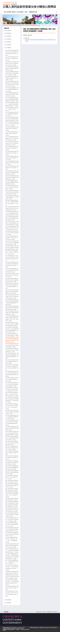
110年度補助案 (7, 39)
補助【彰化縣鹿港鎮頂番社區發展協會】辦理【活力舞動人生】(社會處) (12, 153)
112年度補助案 (7, 44)
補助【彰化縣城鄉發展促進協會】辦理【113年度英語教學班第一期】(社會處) (12, 524)
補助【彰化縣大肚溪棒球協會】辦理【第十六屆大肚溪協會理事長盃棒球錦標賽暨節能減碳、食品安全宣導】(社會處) (12, 330)
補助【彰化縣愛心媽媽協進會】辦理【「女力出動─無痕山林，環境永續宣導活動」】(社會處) (12, 394)
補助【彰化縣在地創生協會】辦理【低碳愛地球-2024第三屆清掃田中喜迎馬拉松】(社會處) (12, 510)
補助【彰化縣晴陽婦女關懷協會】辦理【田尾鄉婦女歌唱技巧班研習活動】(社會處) (12, 182)
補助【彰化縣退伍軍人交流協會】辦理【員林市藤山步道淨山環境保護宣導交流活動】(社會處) (12, 258)
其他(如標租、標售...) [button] (22, 12)
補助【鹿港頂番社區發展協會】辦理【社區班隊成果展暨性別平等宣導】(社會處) (12, 485)
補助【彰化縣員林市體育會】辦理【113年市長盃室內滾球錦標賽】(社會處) (12, 233)
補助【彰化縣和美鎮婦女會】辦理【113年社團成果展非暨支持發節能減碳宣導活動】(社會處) (12, 213)
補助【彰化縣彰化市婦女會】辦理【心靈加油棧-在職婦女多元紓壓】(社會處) (12, 361)
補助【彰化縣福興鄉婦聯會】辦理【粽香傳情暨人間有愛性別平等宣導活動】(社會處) (12, 270)
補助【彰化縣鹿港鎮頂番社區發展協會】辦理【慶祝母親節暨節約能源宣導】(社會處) (12, 172)
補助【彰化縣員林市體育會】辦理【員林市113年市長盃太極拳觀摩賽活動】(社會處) (12, 350)
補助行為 (6, 28)
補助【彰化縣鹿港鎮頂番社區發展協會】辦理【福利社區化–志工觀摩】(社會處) (12, 78)
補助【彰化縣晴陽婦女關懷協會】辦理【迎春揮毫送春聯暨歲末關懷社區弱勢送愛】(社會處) (12, 99)
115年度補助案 (7, 602)
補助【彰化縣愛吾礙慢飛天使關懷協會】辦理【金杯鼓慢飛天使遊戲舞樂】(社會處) (23, 25)
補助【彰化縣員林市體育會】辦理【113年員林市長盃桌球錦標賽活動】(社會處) (12, 187)
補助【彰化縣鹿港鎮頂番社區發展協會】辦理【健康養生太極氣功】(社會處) (12, 163)
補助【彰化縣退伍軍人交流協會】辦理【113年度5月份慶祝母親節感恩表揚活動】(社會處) (12, 324)
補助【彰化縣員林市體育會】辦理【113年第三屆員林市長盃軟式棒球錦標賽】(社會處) (12, 345)
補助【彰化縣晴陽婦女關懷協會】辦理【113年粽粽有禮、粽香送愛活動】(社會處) (12, 238)
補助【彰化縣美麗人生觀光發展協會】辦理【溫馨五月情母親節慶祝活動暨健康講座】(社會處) (12, 247)
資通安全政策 (54, 627)
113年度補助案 (7, 47)
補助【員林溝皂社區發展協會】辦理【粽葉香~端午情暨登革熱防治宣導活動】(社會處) (12, 462)
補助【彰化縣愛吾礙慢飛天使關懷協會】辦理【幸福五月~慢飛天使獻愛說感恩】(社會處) (12, 208)
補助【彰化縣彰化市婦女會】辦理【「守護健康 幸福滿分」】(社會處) (12, 109)
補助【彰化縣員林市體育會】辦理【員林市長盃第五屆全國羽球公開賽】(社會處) (12, 515)
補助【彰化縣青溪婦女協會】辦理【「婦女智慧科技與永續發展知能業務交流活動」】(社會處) (12, 550)
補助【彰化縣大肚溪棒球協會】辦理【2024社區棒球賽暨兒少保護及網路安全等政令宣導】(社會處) (12, 53)
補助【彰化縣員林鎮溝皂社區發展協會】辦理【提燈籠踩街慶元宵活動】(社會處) (12, 68)
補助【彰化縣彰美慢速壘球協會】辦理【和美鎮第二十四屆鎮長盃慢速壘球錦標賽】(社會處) (12, 335)
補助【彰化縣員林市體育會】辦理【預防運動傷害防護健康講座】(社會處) (12, 114)
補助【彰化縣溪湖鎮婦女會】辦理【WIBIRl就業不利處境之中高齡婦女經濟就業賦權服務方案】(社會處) (12, 374)
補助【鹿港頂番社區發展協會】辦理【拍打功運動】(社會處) (12, 481)
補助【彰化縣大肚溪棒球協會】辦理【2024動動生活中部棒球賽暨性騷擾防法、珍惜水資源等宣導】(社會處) (12, 400)
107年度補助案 (7, 30)
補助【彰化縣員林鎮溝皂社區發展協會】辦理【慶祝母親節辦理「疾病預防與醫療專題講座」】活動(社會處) (12, 302)
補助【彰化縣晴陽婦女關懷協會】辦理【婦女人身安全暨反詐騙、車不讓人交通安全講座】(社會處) (12, 406)
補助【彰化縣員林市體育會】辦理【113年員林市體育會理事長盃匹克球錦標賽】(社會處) (12, 384)
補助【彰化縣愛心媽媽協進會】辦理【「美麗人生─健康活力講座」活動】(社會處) (12, 252)
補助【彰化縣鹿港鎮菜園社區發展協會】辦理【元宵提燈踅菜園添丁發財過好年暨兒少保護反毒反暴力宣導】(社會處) (12, 84)
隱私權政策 (42, 627)
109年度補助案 (7, 36)
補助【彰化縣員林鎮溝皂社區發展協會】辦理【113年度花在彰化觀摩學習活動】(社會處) (12, 138)
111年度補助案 (7, 41)
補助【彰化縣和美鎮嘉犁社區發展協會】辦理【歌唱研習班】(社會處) (12, 133)
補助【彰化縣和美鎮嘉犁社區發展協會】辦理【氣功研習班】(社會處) (12, 128)
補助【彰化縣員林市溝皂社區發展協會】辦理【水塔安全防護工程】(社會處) (12, 275)
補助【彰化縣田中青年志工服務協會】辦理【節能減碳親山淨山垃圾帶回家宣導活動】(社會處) (12, 223)
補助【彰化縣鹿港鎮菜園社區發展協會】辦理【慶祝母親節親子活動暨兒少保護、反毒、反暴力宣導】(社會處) (12, 318)
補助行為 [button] (14, 12)
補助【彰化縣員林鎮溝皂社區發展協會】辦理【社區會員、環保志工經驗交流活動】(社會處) (12, 228)
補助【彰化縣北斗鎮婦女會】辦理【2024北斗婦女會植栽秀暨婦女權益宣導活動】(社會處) (12, 242)
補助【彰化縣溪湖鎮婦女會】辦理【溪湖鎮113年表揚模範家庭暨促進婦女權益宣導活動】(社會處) (12, 265)
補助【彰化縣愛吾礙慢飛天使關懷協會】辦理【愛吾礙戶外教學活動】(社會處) (12, 428)
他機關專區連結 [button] (33, 12)
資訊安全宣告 (48, 627)
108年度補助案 (7, 33)
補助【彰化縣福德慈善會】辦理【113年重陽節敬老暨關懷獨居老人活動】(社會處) (12, 417)
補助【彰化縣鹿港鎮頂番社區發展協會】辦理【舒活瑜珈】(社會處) (12, 168)
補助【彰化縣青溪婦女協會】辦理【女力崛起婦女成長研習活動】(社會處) (12, 379)
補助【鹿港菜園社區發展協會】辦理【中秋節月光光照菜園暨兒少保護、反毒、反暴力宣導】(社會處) (12, 494)
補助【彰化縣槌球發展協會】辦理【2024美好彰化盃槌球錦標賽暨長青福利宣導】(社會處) (12, 192)
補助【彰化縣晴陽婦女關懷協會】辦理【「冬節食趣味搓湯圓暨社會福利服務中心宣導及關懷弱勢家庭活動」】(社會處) (12, 556)
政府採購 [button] (9, 12)
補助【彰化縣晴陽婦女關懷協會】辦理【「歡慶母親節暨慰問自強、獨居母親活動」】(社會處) (12, 203)
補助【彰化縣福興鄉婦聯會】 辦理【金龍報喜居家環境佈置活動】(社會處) (12, 89)
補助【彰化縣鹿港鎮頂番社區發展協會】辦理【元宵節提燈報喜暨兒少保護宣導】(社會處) (12, 73)
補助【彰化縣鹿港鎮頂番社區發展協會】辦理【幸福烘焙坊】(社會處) (12, 148)
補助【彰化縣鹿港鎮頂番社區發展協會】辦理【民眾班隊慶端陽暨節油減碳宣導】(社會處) (12, 308)
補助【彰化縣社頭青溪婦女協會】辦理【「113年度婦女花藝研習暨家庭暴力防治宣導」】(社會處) (12, 568)
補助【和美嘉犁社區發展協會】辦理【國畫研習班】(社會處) (12, 505)
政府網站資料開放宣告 (34, 627)
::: (3, 611)
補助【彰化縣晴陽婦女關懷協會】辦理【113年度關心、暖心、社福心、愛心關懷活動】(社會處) (12, 540)
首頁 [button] (5, 12)
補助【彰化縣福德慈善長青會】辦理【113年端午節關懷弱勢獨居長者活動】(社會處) (12, 218)
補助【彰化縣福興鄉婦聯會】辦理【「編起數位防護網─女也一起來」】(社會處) (12, 562)
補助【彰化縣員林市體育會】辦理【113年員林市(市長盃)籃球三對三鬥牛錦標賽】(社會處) (12, 519)
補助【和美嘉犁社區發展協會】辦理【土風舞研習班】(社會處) (12, 502)
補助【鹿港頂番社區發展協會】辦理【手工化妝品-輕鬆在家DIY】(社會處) (12, 477)
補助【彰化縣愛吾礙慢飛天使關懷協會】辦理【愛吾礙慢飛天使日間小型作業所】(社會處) (12, 545)
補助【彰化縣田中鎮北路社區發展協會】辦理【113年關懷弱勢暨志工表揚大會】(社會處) (12, 63)
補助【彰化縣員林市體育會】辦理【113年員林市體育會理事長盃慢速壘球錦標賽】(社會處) (12, 529)
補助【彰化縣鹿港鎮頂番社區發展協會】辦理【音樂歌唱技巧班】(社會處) (12, 158)
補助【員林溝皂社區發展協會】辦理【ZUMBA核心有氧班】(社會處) (12, 453)
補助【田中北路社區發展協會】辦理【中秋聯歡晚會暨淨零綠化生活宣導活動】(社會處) (12, 438)
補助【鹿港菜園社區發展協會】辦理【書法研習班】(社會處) (12, 499)
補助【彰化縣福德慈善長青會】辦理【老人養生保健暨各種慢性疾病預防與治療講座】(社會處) (12, 119)
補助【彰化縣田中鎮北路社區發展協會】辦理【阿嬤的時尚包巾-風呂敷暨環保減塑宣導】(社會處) (12, 286)
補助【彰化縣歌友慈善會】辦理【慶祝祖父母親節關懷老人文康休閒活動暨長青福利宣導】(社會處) (12, 356)
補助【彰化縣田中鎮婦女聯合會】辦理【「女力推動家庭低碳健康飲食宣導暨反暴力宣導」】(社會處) (12, 582)
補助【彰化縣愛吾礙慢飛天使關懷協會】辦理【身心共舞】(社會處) (12, 588)
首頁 (4, 25)
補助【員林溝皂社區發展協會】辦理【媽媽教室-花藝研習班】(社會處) (12, 458)
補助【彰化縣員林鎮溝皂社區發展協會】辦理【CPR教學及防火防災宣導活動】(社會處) (12, 143)
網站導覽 (6, 611)
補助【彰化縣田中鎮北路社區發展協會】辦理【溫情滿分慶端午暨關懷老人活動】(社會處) (12, 291)
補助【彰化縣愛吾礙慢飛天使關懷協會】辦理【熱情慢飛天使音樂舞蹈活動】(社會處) (12, 177)
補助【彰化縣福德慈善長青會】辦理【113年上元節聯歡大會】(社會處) (12, 58)
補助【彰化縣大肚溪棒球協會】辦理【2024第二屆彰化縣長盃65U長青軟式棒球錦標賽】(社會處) (12, 367)
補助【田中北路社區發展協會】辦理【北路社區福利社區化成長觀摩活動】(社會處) (12, 443)
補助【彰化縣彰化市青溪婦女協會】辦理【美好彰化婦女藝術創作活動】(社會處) (12, 412)
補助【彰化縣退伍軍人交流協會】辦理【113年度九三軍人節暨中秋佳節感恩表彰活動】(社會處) (12, 594)
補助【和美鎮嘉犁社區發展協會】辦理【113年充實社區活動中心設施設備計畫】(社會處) (12, 389)
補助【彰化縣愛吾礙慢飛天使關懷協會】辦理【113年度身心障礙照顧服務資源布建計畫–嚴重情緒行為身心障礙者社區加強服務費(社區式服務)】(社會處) (12, 575)
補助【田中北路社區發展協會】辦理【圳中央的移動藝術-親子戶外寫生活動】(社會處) (12, 448)
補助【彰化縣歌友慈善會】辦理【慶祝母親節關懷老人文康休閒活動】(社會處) (12, 197)
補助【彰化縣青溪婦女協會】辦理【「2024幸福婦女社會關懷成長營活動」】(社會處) (12, 124)
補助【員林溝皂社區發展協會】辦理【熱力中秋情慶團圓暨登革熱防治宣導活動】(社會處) (12, 467)
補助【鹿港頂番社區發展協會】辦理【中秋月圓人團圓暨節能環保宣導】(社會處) (12, 472)
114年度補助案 (7, 599)
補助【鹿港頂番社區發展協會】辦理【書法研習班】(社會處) (12, 489)
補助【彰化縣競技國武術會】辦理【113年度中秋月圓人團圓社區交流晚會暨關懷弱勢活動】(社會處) (12, 423)
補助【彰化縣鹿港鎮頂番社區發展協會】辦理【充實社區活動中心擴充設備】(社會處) (12, 94)
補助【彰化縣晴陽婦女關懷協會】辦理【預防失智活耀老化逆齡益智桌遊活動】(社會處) (12, 280)
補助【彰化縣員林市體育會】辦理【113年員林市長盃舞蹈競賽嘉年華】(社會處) (12, 534)
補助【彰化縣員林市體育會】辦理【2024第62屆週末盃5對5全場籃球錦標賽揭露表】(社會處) (12, 433)
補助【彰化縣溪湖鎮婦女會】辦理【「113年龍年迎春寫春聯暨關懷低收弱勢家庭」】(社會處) (12, 104)
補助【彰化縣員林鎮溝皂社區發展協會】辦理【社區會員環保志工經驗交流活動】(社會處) (12, 296)
